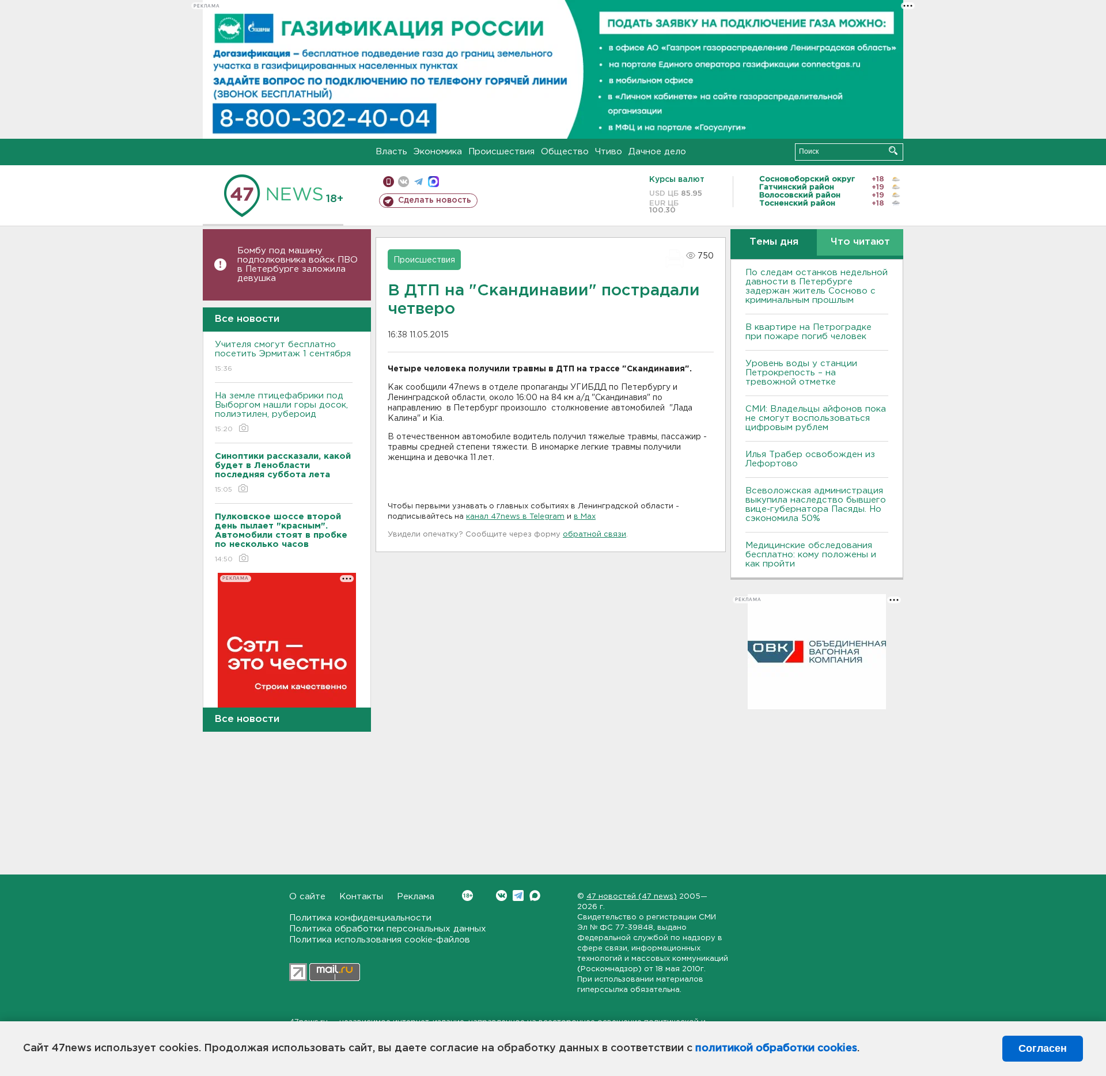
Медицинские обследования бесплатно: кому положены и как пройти (810, 555)
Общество (565, 151)
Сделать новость (434, 200)
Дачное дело (657, 151)
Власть (391, 151)
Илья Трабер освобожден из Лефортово (810, 459)
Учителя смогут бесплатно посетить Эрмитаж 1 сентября (283, 356)
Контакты (361, 896)
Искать (893, 150)
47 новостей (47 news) (631, 897)
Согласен (1042, 1048)
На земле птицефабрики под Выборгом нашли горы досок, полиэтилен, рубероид (281, 412)
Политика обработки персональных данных (387, 929)
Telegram (518, 895)
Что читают (860, 242)
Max (534, 895)
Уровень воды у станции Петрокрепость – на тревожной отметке (801, 373)
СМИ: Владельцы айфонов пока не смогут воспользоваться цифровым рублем (815, 418)
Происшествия (501, 151)
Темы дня (773, 242)
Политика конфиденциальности (360, 918)
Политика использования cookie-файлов (379, 940)
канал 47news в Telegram (515, 517)
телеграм (418, 181)
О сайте (307, 896)
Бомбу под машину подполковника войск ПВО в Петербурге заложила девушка (297, 264)
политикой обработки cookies (776, 1048)
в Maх (585, 517)
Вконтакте (501, 895)
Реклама (415, 896)
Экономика (438, 151)
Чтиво (608, 151)
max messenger (433, 181)
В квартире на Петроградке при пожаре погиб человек (808, 332)
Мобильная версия (388, 181)
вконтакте (403, 181)
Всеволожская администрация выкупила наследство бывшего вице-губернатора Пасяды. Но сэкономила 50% (815, 504)
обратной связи (594, 534)
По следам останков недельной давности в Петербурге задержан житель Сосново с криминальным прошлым (816, 286)
